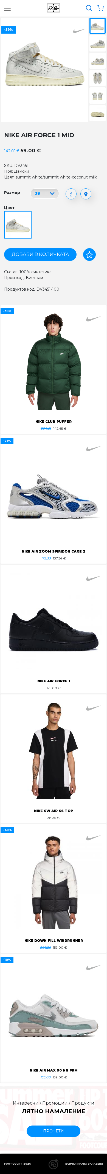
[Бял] (18, 225)
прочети (53, 1131)
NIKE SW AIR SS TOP (53, 811)
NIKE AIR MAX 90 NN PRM (54, 1070)
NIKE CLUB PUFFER (53, 422)
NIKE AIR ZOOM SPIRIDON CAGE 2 (53, 551)
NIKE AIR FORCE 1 (53, 681)
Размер (12, 192)
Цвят (9, 207)
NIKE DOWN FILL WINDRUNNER (53, 940)
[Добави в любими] (89, 254)
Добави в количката (40, 254)
